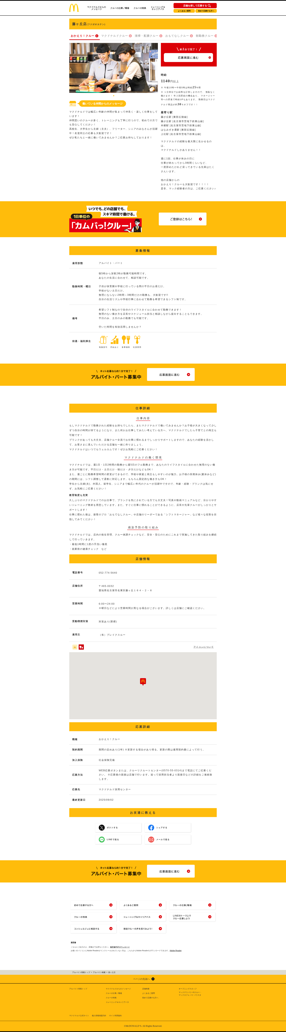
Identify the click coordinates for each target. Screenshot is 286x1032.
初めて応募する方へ (206, 11)
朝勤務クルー (205, 35)
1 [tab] (113, 95)
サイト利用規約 (115, 1016)
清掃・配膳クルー (147, 35)
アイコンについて (203, 647)
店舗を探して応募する (195, 5)
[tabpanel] (113, 68)
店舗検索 (145, 989)
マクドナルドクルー (114, 35)
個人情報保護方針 (99, 1016)
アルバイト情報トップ (78, 989)
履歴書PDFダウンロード (120, 947)
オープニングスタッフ (188, 989)
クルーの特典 (140, 8)
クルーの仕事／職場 (119, 8)
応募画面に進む (188, 57)
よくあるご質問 (184, 11)
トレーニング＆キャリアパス (158, 8)
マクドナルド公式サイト (79, 1016)
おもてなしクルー (177, 35)
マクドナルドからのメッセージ (96, 8)
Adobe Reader (176, 951)
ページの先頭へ (141, 979)
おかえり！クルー (83, 35)
